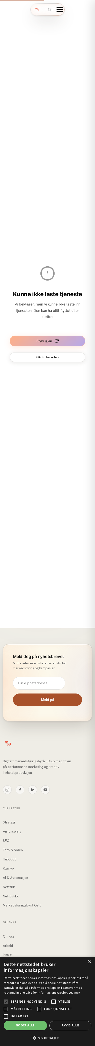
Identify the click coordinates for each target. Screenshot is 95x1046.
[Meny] (60, 9)
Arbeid (8, 945)
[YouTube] (45, 789)
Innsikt (7, 954)
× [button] (89, 962)
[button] (47, 1037)
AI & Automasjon (15, 877)
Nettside (9, 887)
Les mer (74, 992)
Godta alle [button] (25, 1025)
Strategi (9, 822)
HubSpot (9, 859)
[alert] (47, 1001)
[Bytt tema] (49, 9)
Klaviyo (8, 868)
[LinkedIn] (32, 789)
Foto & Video (13, 850)
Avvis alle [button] (70, 1025)
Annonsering (12, 831)
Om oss (9, 936)
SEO (6, 840)
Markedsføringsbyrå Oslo (22, 905)
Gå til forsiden (47, 357)
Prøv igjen (44, 341)
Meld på (47, 699)
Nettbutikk (11, 896)
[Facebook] (20, 789)
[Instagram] (7, 789)
